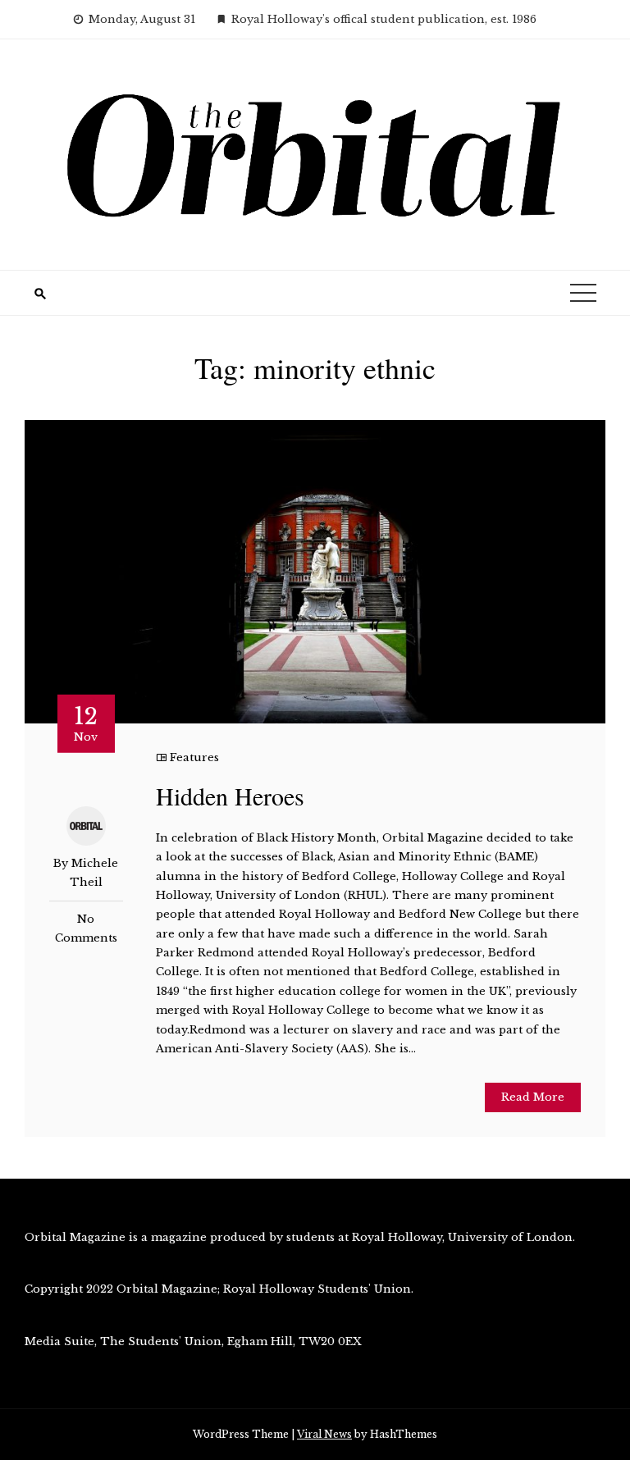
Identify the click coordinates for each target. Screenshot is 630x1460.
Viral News (324, 1434)
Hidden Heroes (230, 795)
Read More (532, 1097)
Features (194, 757)
